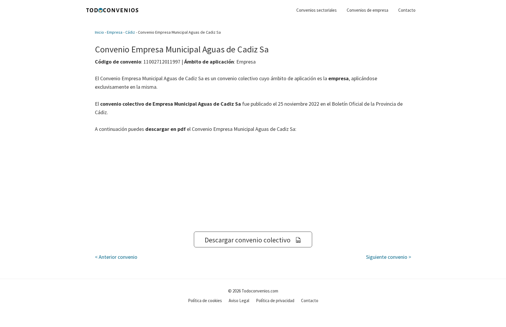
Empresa (114, 32)
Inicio (99, 32)
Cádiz (130, 32)
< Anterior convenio (116, 257)
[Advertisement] (253, 182)
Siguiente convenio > (388, 257)
